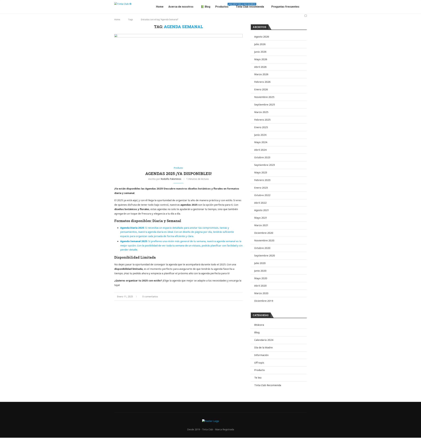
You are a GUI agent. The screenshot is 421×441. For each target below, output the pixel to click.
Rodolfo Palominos (171, 178)
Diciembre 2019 (263, 300)
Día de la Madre (263, 347)
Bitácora (259, 324)
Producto (259, 370)
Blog (257, 332)
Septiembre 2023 (264, 164)
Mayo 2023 (260, 172)
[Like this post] (203, 296)
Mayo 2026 (260, 59)
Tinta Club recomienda (250, 6)
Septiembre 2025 (264, 104)
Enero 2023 (261, 187)
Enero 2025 (261, 127)
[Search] (305, 24)
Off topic (259, 362)
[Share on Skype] (235, 296)
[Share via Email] (242, 296)
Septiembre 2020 (264, 255)
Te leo (257, 377)
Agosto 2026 (261, 36)
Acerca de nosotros (180, 6)
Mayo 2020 (260, 278)
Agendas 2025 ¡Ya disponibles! (178, 173)
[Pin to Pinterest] (214, 296)
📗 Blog (205, 6)
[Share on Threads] (238, 296)
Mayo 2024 (260, 142)
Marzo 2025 (261, 112)
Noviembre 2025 (264, 97)
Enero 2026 (261, 89)
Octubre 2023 (262, 157)
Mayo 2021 (260, 217)
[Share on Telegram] (228, 296)
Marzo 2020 (261, 293)
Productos (223, 5)
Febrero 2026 (262, 81)
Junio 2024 (260, 134)
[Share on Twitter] (210, 296)
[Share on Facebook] (207, 296)
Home (159, 6)
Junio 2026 (260, 51)
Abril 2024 (260, 149)
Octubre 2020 (262, 248)
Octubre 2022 (262, 195)
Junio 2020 (260, 270)
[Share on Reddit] (221, 296)
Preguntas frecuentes (285, 6)
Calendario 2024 (263, 339)
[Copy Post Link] (231, 296)
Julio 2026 (260, 44)
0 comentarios (150, 296)
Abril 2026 (260, 66)
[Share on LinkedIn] (217, 296)
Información (261, 355)
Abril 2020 (260, 285)
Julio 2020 (260, 263)
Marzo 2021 (261, 225)
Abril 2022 (260, 202)
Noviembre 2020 (264, 240)
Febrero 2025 (262, 119)
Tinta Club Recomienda (267, 385)
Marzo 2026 (261, 74)
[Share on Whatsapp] (224, 296)
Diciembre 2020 (263, 232)
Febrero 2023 (262, 180)
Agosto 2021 (261, 210)
